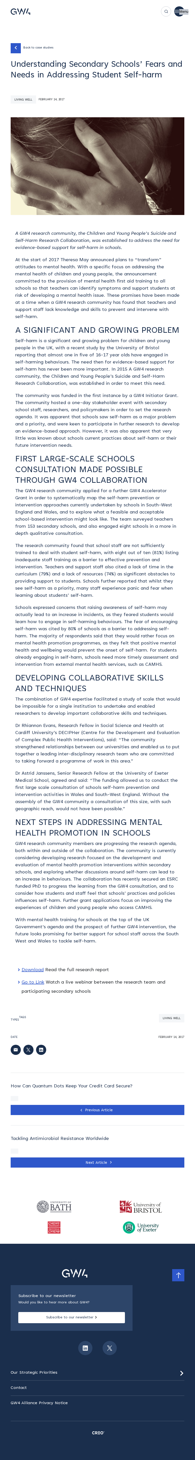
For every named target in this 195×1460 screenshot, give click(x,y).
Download (33, 970)
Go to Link (33, 982)
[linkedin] (85, 1348)
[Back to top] (178, 1275)
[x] (110, 1348)
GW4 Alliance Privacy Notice (39, 1403)
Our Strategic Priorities (34, 1373)
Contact (19, 1388)
